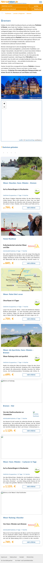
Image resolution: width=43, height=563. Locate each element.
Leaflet (21, 140)
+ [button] (4, 103)
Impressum (4, 557)
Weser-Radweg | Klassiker (13, 518)
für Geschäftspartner (6, 560)
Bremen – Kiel (8, 406)
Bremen (29, 13)
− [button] (4, 107)
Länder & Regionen (19, 13)
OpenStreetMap (29, 140)
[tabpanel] (21, 87)
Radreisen (8, 13)
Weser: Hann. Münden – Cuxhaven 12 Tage (19, 462)
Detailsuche (37, 9)
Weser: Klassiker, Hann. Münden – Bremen (19, 183)
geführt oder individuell (9, 9)
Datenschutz (13, 557)
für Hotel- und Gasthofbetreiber (24, 560)
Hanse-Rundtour (9, 239)
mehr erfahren (31, 207)
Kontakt (21, 557)
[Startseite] (2, 13)
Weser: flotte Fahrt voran (13, 294)
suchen (36, 6)
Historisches (30, 557)
